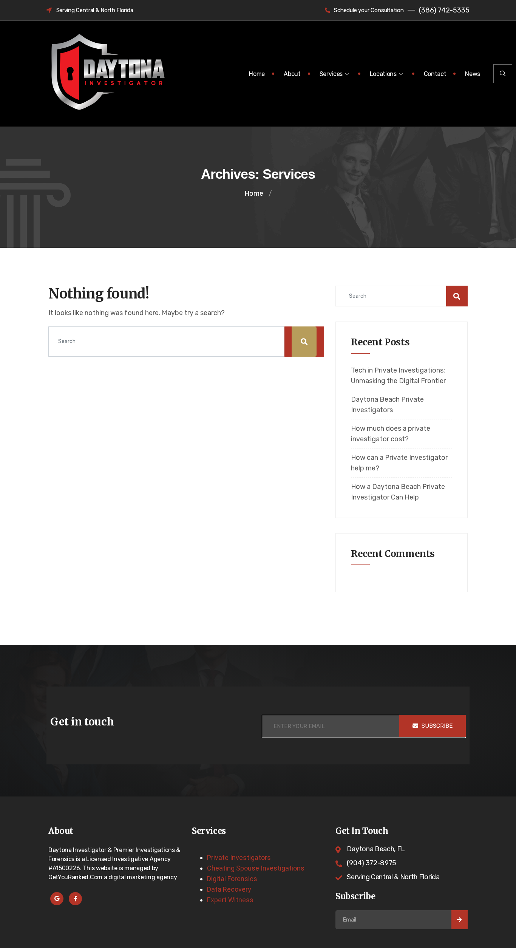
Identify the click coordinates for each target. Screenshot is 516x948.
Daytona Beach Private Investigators (387, 404)
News (472, 73)
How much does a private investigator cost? (390, 433)
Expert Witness (230, 900)
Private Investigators (239, 857)
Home (257, 73)
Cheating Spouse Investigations (255, 868)
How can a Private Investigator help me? (399, 462)
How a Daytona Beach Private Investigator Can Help (398, 492)
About (292, 73)
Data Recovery (229, 889)
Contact (435, 73)
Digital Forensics (232, 879)
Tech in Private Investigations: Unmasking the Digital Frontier (398, 375)
